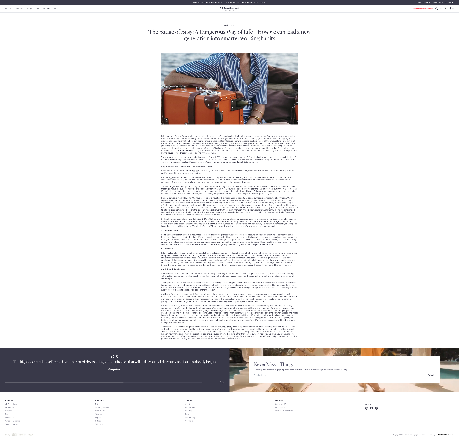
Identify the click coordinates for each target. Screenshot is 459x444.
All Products (10, 407)
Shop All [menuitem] (8, 8)
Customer (99, 401)
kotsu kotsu (226, 327)
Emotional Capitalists (244, 258)
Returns (98, 421)
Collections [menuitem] (18, 8)
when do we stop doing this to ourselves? (239, 162)
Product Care (100, 411)
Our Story (189, 404)
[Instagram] (366, 408)
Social (368, 404)
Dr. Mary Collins (209, 219)
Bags (7, 414)
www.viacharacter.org (240, 287)
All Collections (11, 404)
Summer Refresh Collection (423, 8)
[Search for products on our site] (436, 8)
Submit (431, 375)
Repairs (98, 418)
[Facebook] (371, 408)
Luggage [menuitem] (29, 8)
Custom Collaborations (284, 411)
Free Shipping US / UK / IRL (443, 2)
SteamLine (216, 226)
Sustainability (190, 418)
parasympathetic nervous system (209, 224)
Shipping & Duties (102, 407)
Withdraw (99, 424)
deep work (268, 186)
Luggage (8, 411)
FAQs (419, 2)
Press (187, 414)
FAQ (96, 404)
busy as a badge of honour (200, 166)
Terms (424, 435)
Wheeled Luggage (12, 421)
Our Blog (188, 411)
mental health (186, 150)
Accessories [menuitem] (46, 8)
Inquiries (279, 401)
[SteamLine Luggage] (229, 9)
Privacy (432, 435)
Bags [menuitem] (37, 8)
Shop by (9, 401)
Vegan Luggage (11, 424)
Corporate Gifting (282, 404)
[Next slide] (223, 382)
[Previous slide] (220, 382)
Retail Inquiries (280, 407)
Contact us (427, 2)
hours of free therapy (177, 153)
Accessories (10, 418)
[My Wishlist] (441, 8)
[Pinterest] (376, 408)
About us (189, 401)
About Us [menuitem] (57, 8)
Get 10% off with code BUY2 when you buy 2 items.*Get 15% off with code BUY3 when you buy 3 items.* (229, 2)
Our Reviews (190, 407)
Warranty (98, 414)
